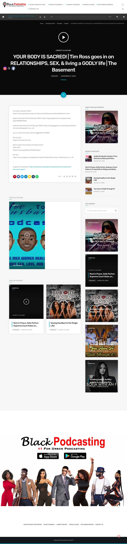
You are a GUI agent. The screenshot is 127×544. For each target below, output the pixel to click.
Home (41, 23)
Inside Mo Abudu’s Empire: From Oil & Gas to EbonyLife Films (28, 16)
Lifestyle (66, 23)
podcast (54, 76)
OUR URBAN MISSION (105, 4)
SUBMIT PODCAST (73, 4)
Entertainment (93, 114)
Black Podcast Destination (37, 4)
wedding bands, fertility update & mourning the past (100, 382)
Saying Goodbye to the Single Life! (104, 179)
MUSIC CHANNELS (55, 4)
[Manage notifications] (118, 536)
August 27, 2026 (63, 330)
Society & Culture (50, 23)
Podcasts (59, 23)
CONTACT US (34, 9)
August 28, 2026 (26, 330)
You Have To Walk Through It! (104, 189)
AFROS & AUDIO (89, 4)
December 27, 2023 (68, 76)
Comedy (91, 375)
